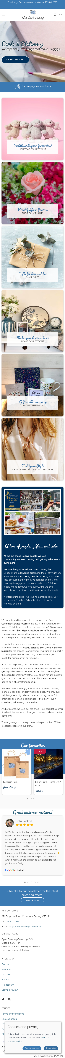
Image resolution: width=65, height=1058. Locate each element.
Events (5, 980)
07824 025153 (13, 921)
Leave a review (10, 990)
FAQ (4, 1034)
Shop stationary (15, 60)
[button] (3, 15)
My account (8, 985)
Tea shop (6, 975)
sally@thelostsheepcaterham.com (26, 926)
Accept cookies (32, 1048)
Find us (5, 964)
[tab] (27, 798)
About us (6, 969)
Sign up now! (32, 901)
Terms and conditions (13, 1014)
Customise (51, 1048)
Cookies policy (9, 1019)
